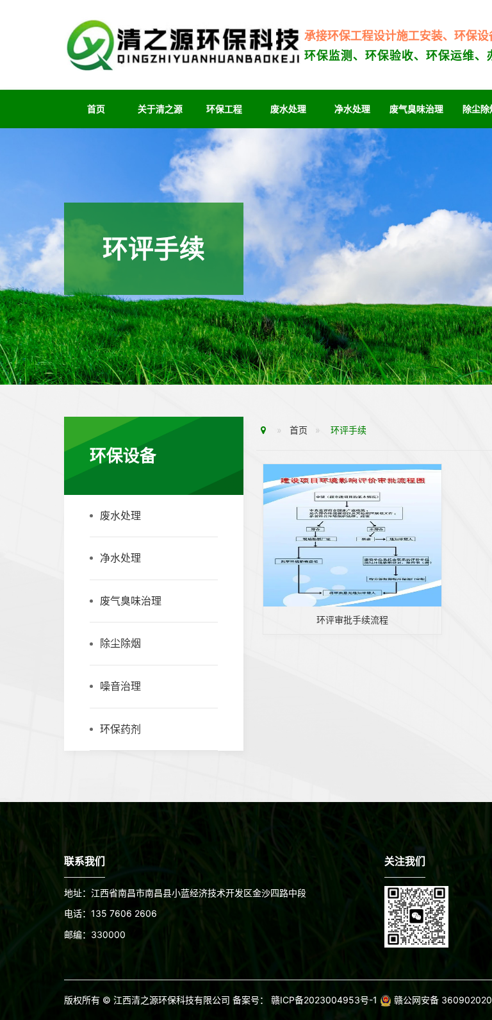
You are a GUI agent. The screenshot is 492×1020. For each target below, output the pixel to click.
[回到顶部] (475, 971)
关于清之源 (160, 108)
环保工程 (224, 108)
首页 (96, 108)
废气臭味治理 (416, 108)
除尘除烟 (120, 643)
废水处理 (288, 108)
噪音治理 (120, 686)
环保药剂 (120, 729)
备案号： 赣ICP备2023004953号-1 (306, 999)
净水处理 (352, 108)
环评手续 (348, 429)
